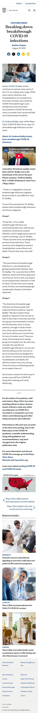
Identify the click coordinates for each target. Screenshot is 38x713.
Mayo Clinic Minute (27, 679)
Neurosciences (7, 691)
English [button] (19, 3)
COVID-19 (12, 86)
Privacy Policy (5, 707)
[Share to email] (23, 54)
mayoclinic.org (21, 460)
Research (24, 675)
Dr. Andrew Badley (10, 121)
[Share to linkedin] (19, 54)
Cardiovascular (7, 683)
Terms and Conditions (6, 704)
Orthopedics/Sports (28, 687)
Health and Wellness (28, 683)
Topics (23, 696)
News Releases (7, 675)
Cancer (4, 679)
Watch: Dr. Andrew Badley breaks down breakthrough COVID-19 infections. (17, 139)
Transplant (6, 696)
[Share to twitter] (14, 54)
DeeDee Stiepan (19, 45)
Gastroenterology (8, 687)
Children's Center (26, 691)
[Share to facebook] (9, 54)
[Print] (28, 54)
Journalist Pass (30, 3)
